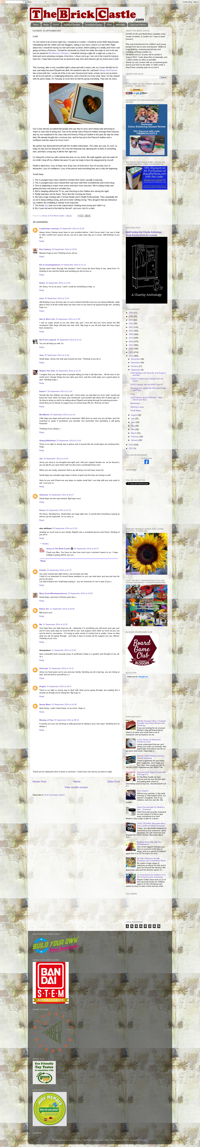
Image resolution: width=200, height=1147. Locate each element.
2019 (131, 338)
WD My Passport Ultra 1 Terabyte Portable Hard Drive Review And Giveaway (151, 723)
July (133, 419)
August (134, 415)
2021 (131, 331)
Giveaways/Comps (93, 24)
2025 (131, 316)
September (136, 370)
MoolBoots (44, 415)
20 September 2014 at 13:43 (56, 459)
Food (109, 24)
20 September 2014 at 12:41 (68, 441)
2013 (131, 445)
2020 (131, 334)
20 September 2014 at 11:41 (69, 340)
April (133, 429)
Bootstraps (135, 403)
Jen (41, 459)
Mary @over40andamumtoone (53, 593)
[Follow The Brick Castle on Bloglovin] (137, 678)
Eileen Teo (44, 609)
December (136, 359)
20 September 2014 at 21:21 (58, 510)
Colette (42, 570)
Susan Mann (45, 704)
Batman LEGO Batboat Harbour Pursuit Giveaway (150, 757)
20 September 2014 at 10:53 (64, 249)
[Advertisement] (139, 208)
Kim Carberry (45, 249)
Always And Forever (108, 70)
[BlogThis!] (81, 215)
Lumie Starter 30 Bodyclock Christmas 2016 (149, 741)
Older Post (113, 781)
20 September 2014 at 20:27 (61, 495)
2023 (131, 324)
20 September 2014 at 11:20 (58, 283)
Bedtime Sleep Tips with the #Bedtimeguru (149, 843)
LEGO (56, 24)
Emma (42, 283)
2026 (131, 313)
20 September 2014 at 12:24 (59, 391)
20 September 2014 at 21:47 (59, 570)
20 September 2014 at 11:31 (57, 298)
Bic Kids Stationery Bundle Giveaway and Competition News (151, 859)
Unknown (43, 495)
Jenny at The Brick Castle (58, 549)
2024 (131, 320)
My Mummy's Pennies (59, 53)
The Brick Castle (146, 458)
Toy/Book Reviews (72, 24)
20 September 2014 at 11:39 (68, 319)
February (135, 437)
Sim (46, 205)
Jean (41, 355)
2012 (131, 448)
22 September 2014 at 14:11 (61, 668)
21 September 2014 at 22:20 (55, 624)
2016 (131, 349)
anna (41, 298)
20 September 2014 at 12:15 (68, 371)
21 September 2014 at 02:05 (62, 609)
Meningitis (120, 24)
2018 (131, 342)
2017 (131, 345)
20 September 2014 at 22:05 (80, 593)
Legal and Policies (138, 24)
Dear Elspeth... (143, 791)
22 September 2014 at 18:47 (59, 686)
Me (40, 624)
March (134, 433)
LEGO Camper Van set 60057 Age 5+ (146, 385)
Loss (132, 394)
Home (36, 24)
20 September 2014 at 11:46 (57, 355)
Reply (41, 241)
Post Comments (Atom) (54, 795)
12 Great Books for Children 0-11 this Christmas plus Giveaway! (151, 876)
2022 (131, 327)
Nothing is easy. (137, 407)
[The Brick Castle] (146, 463)
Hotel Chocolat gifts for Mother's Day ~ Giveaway (151, 808)
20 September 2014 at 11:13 (73, 265)
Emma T (43, 391)
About (46, 24)
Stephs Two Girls (47, 371)
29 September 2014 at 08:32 (66, 720)
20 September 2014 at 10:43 (71, 229)
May (133, 426)
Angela (42, 686)
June (133, 422)
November (136, 363)
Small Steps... (136, 411)
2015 (131, 352)
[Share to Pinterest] (89, 215)
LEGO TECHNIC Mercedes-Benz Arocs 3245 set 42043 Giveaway (151, 824)
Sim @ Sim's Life (47, 319)
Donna (42, 510)
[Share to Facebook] (86, 215)
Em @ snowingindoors (49, 265)
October (135, 366)
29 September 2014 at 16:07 (86, 549)
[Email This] (79, 215)
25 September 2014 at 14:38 (64, 704)
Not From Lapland (47, 340)
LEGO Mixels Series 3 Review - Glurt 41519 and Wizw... (146, 399)
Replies (45, 544)
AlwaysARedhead (47, 441)
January (135, 440)
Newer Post (39, 781)
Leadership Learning (49, 229)
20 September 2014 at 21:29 (64, 528)
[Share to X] (84, 215)
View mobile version (76, 787)
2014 (131, 356)
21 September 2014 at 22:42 (63, 650)
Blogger (144, 1140)
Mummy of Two (46, 720)
